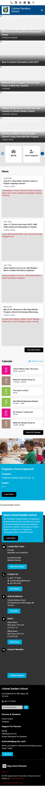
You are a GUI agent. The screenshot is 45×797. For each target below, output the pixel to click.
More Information (17, 567)
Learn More (9, 494)
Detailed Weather (17, 675)
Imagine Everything (16, 778)
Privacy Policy (7, 783)
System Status (18, 783)
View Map (14, 611)
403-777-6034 (15, 578)
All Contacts (15, 589)
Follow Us (5, 772)
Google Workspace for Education (14, 737)
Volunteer (5, 722)
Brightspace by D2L (9, 734)
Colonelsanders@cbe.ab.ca (20, 581)
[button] (42, 153)
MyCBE (4, 731)
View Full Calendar (33, 432)
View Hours (14, 642)
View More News (34, 350)
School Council (7, 719)
